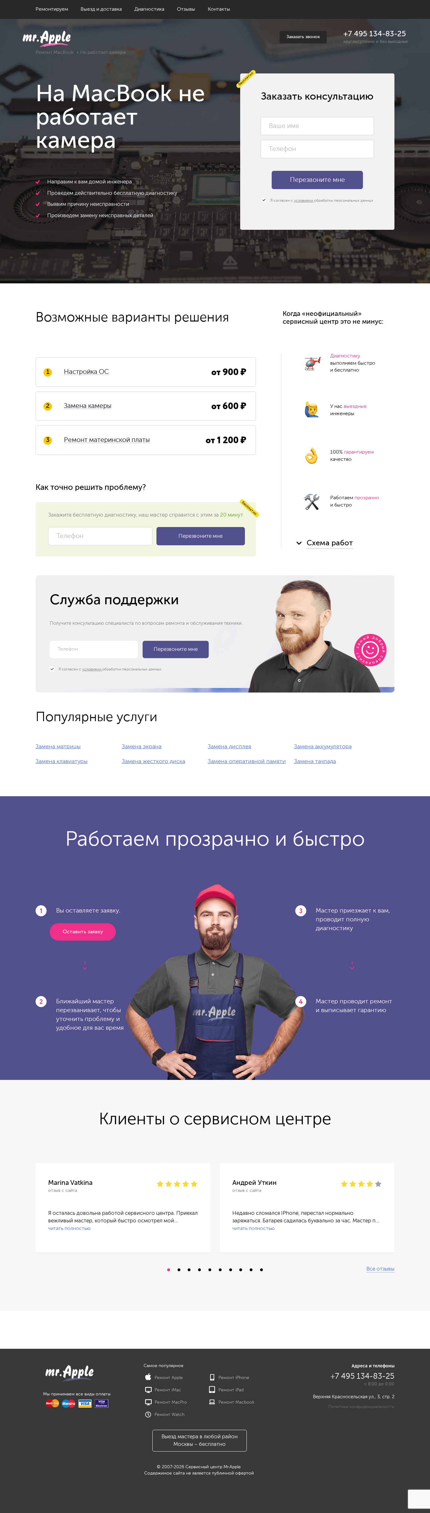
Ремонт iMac (168, 1390)
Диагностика (149, 9)
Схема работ (330, 543)
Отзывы (186, 9)
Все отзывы (380, 1269)
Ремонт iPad (231, 1390)
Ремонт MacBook (55, 52)
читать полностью (69, 1228)
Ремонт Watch (169, 1414)
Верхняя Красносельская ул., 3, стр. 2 (353, 1396)
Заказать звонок (303, 37)
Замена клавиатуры (62, 761)
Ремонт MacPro (171, 1402)
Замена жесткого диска (153, 761)
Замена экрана (141, 747)
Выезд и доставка (101, 9)
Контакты (219, 9)
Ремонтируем (52, 9)
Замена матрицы (58, 747)
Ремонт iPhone (233, 1378)
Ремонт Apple (169, 1378)
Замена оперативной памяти (247, 761)
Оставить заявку (83, 932)
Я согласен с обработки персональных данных (321, 201)
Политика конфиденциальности (361, 1407)
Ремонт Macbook (236, 1402)
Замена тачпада (315, 761)
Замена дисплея (229, 747)
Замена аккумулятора (323, 747)
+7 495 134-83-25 (374, 34)
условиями (304, 201)
